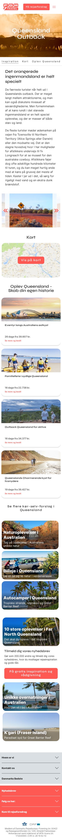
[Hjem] (10, 7)
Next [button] (56, 210)
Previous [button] (5, 210)
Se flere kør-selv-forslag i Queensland (31, 508)
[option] (31, 210)
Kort (25, 61)
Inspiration (10, 61)
